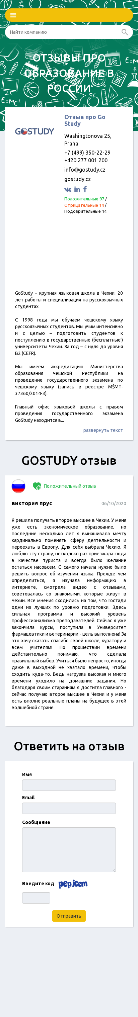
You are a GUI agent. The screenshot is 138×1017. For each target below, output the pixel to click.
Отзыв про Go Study (85, 120)
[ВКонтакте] (68, 189)
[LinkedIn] (78, 189)
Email (28, 797)
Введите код (38, 883)
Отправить (69, 916)
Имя (27, 774)
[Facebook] (85, 189)
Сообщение (36, 822)
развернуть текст (103, 430)
